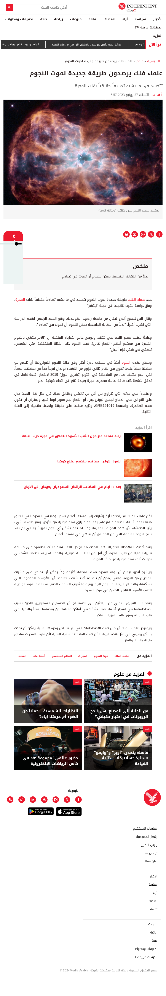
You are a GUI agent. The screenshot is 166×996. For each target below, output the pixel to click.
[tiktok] (21, 799)
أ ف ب (157, 94)
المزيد (158, 36)
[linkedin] (33, 799)
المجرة (20, 299)
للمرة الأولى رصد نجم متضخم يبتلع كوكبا (89, 461)
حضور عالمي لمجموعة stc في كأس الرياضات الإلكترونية (50, 760)
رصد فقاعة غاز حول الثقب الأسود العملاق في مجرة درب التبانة (71, 436)
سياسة (140, 19)
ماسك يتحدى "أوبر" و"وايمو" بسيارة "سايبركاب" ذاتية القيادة (121, 758)
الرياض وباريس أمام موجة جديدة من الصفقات (28, 44)
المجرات (83, 656)
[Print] (126, 234)
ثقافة (92, 19)
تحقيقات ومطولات (19, 19)
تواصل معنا (150, 853)
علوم (139, 61)
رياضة (58, 19)
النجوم (126, 362)
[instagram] (56, 799)
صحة (43, 19)
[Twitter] (67, 799)
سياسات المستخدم (145, 828)
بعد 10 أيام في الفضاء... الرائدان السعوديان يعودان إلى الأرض (72, 487)
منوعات (75, 19)
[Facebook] (78, 799)
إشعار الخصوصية (146, 837)
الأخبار (158, 19)
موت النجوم (101, 656)
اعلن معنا (151, 861)
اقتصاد (109, 19)
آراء (125, 19)
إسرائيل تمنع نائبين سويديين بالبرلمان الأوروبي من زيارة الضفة (102, 44)
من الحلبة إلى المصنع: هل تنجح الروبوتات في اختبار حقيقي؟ (119, 713)
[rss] (10, 799)
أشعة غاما (39, 656)
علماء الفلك (136, 299)
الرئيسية (153, 61)
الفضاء (22, 656)
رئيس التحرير (149, 845)
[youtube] (44, 799)
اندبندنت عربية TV (149, 27)
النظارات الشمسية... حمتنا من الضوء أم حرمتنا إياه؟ (50, 713)
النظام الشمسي (61, 656)
